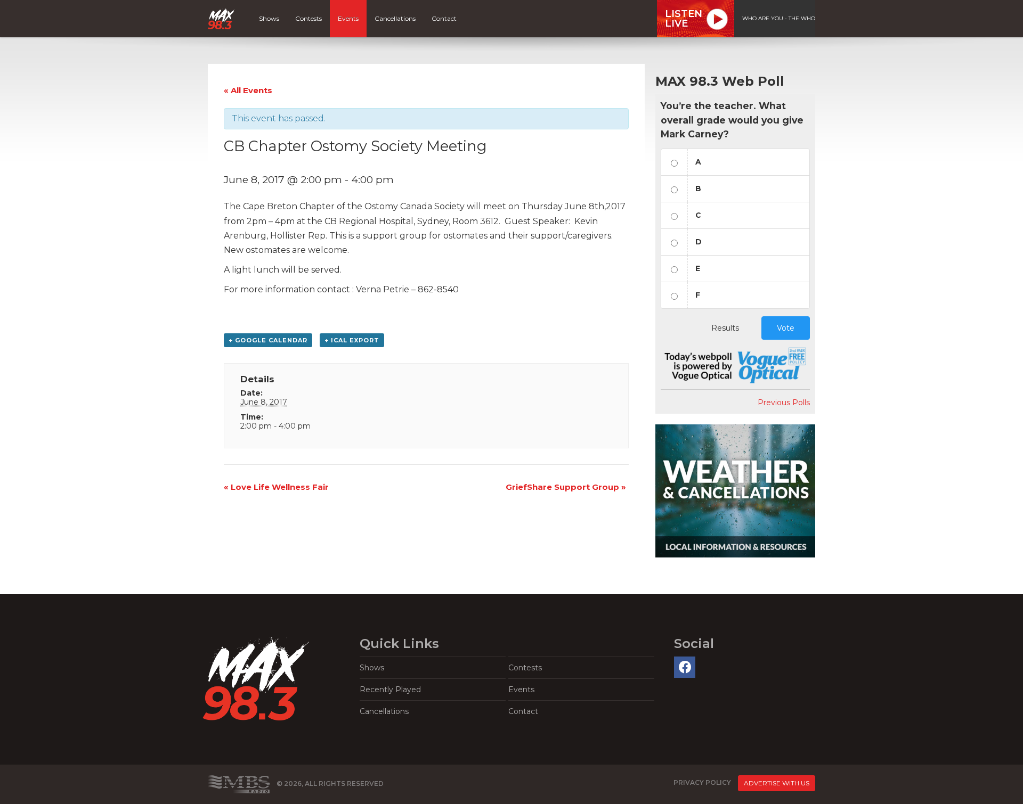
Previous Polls (784, 402)
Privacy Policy (702, 782)
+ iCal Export (351, 340)
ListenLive (683, 18)
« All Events (248, 90)
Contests (308, 18)
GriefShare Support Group (566, 487)
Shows (269, 18)
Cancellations (395, 18)
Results (725, 328)
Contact (444, 18)
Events (348, 18)
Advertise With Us (776, 783)
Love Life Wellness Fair (276, 487)
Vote (785, 328)
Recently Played (390, 689)
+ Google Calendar (268, 340)
